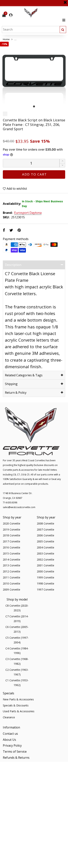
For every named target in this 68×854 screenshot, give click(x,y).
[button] (62, 165)
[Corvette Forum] (44, 13)
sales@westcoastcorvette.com (19, 507)
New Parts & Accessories (18, 699)
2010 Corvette (11, 583)
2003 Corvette (45, 553)
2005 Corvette (45, 541)
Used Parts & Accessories (18, 711)
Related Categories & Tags (23, 375)
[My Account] (10, 15)
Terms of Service (15, 751)
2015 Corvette (11, 553)
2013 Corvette (11, 565)
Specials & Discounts (16, 705)
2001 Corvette (45, 565)
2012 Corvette (11, 571)
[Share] (4, 230)
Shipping (11, 384)
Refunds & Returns (16, 757)
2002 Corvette (45, 559)
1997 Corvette (45, 589)
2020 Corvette (11, 523)
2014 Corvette (11, 559)
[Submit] (63, 29)
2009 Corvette (11, 589)
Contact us (10, 734)
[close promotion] (65, 1)
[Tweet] (11, 230)
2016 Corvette (11, 547)
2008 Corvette (45, 523)
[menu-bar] (62, 20)
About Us (9, 740)
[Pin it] (19, 230)
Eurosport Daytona (28, 213)
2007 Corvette (45, 529)
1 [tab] (34, 106)
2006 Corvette (45, 535)
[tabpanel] (34, 76)
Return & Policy (15, 392)
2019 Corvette (11, 529)
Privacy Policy (12, 745)
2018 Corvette (11, 535)
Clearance (9, 717)
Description (13, 265)
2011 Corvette (11, 577)
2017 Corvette (11, 541)
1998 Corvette (45, 583)
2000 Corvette (45, 571)
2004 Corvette (45, 547)
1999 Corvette (45, 577)
